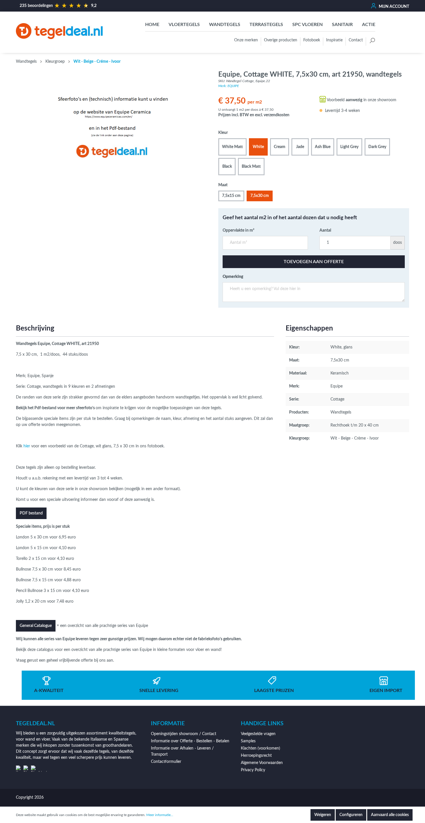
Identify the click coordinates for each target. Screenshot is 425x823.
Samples (248, 741)
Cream (279, 147)
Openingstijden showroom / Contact (183, 734)
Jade (300, 147)
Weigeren (322, 815)
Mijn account (393, 7)
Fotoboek (311, 40)
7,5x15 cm (231, 196)
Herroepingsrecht (256, 756)
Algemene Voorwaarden (262, 763)
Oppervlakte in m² (238, 230)
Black (227, 167)
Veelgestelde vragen (258, 734)
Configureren (351, 815)
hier (26, 446)
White (258, 147)
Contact (356, 40)
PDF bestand (31, 513)
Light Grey (349, 147)
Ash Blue (322, 147)
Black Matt (251, 167)
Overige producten (280, 40)
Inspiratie (334, 40)
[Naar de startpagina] (59, 31)
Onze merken (246, 40)
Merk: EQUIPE (228, 86)
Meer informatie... (159, 815)
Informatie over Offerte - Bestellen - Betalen (190, 741)
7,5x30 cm (259, 196)
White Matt (232, 147)
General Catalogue (36, 626)
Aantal (325, 230)
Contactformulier (166, 762)
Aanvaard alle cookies (390, 815)
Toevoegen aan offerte (314, 261)
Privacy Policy (253, 770)
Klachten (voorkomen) (260, 748)
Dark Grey (377, 147)
